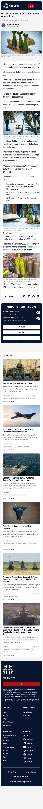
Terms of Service (31, 772)
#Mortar (17, 20)
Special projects (8, 722)
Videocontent (7, 725)
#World (23, 495)
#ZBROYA (33, 398)
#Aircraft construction (8, 540)
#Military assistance (15, 649)
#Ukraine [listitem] (6, 740)
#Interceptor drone (8, 446)
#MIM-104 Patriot (25, 649)
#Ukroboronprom (24, 20)
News (5, 712)
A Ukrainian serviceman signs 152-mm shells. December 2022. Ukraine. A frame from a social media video (20, 280)
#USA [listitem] (5, 760)
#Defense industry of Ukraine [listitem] (9, 736)
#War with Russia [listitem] (8, 747)
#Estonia (6, 596)
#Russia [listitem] (5, 754)
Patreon (21, 327)
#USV (27, 398)
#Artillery (11, 20)
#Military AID (6, 649)
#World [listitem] (5, 744)
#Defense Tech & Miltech (9, 395)
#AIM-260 (6, 646)
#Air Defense (6, 492)
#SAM (32, 649)
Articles (5, 715)
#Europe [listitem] (5, 750)
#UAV (34, 395)
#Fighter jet (18, 543)
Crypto (21, 338)
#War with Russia (27, 446)
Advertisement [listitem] (27, 712)
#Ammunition (5, 20)
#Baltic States (36, 594)
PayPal (21, 332)
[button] (38, 5)
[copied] (38, 312)
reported (31, 72)
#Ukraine (6, 398)
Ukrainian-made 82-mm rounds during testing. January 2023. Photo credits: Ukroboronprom (21, 137)
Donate (21, 684)
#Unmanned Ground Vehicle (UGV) (17, 398)
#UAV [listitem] (5, 757)
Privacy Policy (12, 772)
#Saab (24, 543)
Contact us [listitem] (26, 715)
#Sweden (30, 543)
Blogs (5, 719)
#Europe (18, 495)
